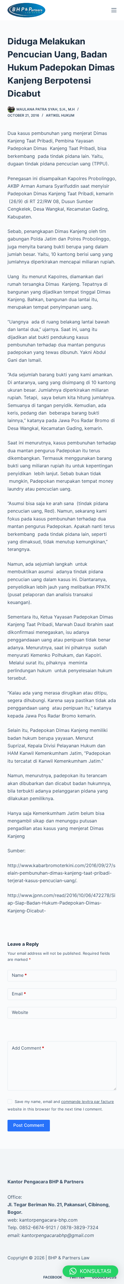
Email (19, 994)
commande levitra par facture (87, 1101)
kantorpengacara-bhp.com (48, 1220)
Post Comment (28, 1125)
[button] (90, 1271)
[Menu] (114, 10)
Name (19, 975)
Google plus (104, 1277)
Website (20, 1012)
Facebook (52, 1277)
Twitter (77, 1277)
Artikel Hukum (60, 115)
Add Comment (28, 1048)
